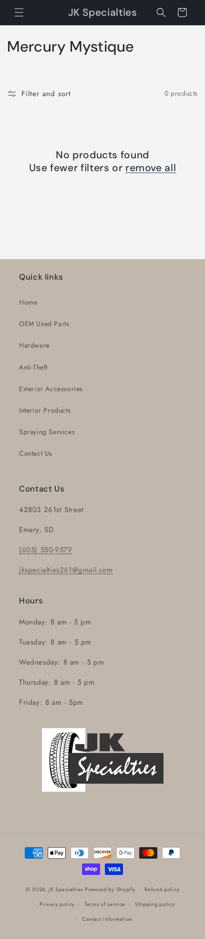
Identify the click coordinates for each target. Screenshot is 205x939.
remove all (150, 168)
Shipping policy (155, 904)
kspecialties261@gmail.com (67, 570)
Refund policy (161, 889)
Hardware (34, 345)
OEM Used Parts (44, 323)
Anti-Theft (33, 367)
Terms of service (104, 904)
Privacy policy (57, 904)
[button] (19, 12)
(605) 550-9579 (45, 550)
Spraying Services (47, 432)
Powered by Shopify (110, 889)
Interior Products (45, 410)
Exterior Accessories (51, 388)
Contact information (107, 919)
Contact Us (35, 453)
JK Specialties (66, 889)
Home (28, 302)
